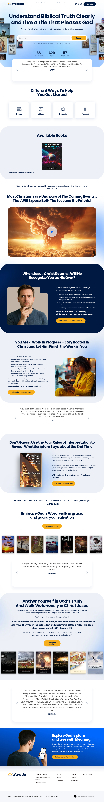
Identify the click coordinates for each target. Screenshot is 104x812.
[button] (17, 70)
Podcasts (60, 3)
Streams (67, 3)
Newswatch (52, 3)
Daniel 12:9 (52, 188)
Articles (32, 3)
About (69, 5)
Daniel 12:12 (52, 503)
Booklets (44, 3)
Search (79, 38)
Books (38, 3)
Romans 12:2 (66, 628)
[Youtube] (75, 796)
